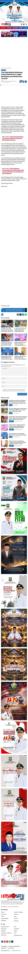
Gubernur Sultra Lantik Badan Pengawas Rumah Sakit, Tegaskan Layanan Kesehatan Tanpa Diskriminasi (20, 358)
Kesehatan (3, 70)
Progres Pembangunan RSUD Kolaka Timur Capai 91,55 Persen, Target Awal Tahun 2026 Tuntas (21, 330)
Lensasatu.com (7, 81)
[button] (21, 24)
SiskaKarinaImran (18, 935)
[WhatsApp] (26, 314)
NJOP (15, 933)
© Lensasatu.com (5, 950)
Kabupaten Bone (5, 926)
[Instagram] (5, 942)
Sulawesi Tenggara (18, 912)
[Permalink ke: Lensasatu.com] (2, 81)
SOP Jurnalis (10, 948)
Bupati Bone (4, 928)
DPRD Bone (3, 935)
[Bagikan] (26, 81)
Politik (2, 916)
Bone (15, 916)
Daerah (3, 325)
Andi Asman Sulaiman (6, 933)
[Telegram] (23, 314)
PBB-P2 (15, 931)
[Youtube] (7, 942)
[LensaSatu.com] (6, 24)
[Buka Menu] (24, 24)
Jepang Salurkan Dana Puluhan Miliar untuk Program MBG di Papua (7, 358)
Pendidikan (3, 920)
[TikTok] (12, 942)
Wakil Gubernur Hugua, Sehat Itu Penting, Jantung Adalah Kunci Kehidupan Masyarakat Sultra (20, 344)
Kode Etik (3, 948)
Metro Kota (3, 914)
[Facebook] (18, 314)
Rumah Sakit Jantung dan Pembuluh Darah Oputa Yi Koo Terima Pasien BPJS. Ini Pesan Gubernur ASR (6, 344)
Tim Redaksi (4, 946)
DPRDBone (3, 931)
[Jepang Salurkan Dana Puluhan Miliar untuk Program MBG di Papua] (7, 351)
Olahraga (16, 921)
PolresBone (16, 928)
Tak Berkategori (4, 918)
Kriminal (16, 918)
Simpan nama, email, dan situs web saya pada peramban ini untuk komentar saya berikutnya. (14, 390)
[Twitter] (20, 314)
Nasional (16, 914)
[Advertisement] (14, 51)
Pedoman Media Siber (14, 946)
